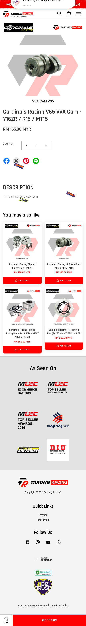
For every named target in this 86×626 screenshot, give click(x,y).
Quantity (8, 144)
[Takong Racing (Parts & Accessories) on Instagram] (38, 544)
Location (43, 515)
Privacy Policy (44, 605)
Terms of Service (27, 605)
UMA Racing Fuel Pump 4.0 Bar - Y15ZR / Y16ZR (43, 8)
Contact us (43, 520)
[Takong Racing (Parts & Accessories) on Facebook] (27, 544)
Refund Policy (60, 605)
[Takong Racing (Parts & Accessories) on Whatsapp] (58, 544)
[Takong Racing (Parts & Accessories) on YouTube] (48, 544)
